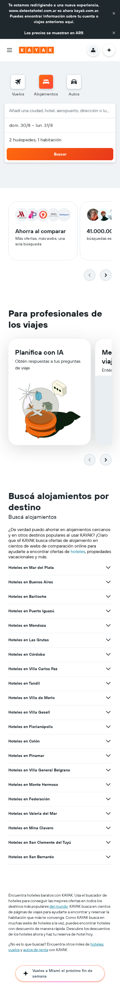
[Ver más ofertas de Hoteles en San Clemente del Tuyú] (108, 842)
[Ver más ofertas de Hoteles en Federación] (108, 799)
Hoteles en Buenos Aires (30, 581)
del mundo (58, 906)
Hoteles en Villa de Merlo (31, 697)
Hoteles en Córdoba (26, 654)
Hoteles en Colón (24, 741)
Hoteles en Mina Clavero (30, 827)
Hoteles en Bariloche (27, 596)
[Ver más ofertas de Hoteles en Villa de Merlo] (108, 697)
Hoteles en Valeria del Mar (32, 813)
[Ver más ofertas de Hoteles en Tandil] (108, 683)
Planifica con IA (39, 352)
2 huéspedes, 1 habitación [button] (35, 139)
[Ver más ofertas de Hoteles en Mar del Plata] (108, 567)
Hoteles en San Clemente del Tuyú (39, 842)
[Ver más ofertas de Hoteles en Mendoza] (108, 625)
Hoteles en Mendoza (27, 625)
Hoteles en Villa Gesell (29, 712)
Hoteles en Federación (29, 798)
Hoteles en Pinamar (26, 755)
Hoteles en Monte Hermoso (33, 784)
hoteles (78, 551)
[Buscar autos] (74, 82)
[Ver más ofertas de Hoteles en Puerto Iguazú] (108, 611)
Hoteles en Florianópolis (30, 726)
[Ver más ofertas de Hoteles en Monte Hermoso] (108, 784)
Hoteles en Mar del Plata (31, 567)
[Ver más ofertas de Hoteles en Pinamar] (108, 755)
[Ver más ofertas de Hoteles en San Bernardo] (108, 856)
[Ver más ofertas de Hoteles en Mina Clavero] (108, 828)
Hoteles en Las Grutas (28, 639)
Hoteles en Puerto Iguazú (31, 610)
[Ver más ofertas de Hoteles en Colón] (108, 741)
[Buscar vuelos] (18, 82)
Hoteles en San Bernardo (31, 856)
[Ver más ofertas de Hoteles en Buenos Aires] (108, 582)
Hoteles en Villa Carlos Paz (32, 668)
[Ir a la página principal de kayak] (36, 50)
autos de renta (35, 949)
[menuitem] (18, 86)
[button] (114, 13)
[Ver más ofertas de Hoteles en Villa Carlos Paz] (108, 668)
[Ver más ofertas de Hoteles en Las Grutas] (108, 639)
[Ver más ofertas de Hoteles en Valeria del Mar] (108, 813)
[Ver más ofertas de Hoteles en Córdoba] (108, 654)
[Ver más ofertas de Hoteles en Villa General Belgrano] (108, 770)
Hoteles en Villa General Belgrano (39, 770)
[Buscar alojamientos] (46, 82)
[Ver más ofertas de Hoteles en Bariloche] (108, 596)
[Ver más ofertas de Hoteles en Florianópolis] (108, 726)
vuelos (14, 949)
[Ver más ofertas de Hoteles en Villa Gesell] (108, 712)
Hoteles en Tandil (24, 683)
